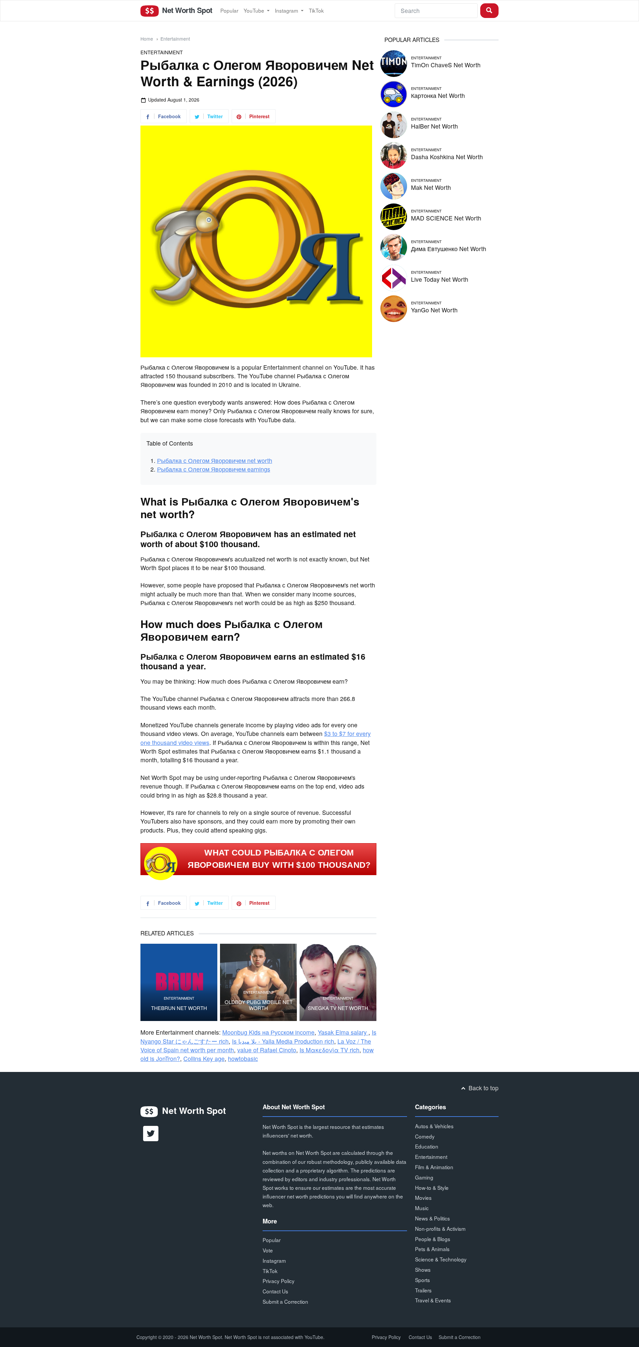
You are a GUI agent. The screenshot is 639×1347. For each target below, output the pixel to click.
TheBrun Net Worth (179, 1008)
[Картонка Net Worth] (393, 93)
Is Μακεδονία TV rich (329, 1050)
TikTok (316, 10)
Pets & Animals (432, 1248)
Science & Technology (441, 1259)
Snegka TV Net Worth (338, 1008)
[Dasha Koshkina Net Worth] (393, 154)
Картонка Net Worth (438, 95)
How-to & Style (432, 1187)
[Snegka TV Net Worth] (338, 982)
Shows (423, 1269)
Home (146, 38)
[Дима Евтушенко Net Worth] (393, 246)
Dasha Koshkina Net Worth (447, 157)
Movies (423, 1197)
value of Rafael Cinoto (266, 1050)
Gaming (424, 1177)
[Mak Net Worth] (393, 185)
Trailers (423, 1290)
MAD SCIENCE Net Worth (446, 218)
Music (422, 1207)
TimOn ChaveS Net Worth (446, 65)
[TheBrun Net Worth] (178, 982)
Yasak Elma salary (343, 1032)
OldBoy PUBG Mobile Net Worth (259, 1005)
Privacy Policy (279, 1280)
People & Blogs (432, 1238)
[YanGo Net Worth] (393, 307)
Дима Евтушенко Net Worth (448, 248)
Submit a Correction (285, 1301)
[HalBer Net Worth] (393, 124)
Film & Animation (434, 1167)
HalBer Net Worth (434, 126)
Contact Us (275, 1291)
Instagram (287, 10)
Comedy (425, 1136)
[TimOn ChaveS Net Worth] (393, 62)
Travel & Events (433, 1300)
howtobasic (243, 1058)
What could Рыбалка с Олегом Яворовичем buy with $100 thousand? (279, 858)
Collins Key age (204, 1058)
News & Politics (432, 1218)
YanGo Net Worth (434, 310)
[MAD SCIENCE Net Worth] (393, 215)
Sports (422, 1279)
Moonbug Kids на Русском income (268, 1032)
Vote (268, 1250)
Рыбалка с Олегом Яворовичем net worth (214, 460)
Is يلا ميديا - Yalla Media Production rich (283, 1041)
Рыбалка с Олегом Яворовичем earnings (213, 469)
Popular (229, 10)
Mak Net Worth (431, 187)
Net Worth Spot (186, 10)
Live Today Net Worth (439, 279)
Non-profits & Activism (440, 1228)
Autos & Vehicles (434, 1126)
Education (426, 1146)
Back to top (483, 1088)
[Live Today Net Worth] (393, 277)
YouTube (255, 10)
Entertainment (175, 38)
